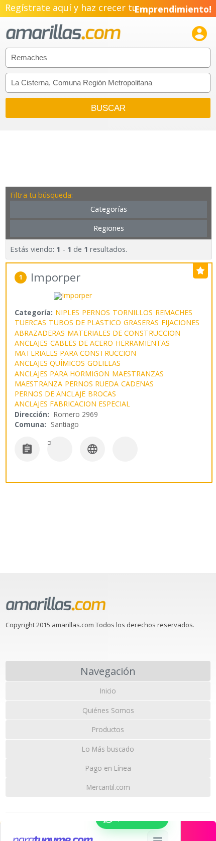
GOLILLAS (104, 363)
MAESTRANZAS (138, 373)
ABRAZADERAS (40, 333)
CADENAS (137, 383)
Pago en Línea (108, 768)
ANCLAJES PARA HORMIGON (62, 373)
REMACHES (173, 312)
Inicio (108, 690)
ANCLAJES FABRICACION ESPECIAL (72, 403)
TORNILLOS (133, 312)
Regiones (108, 228)
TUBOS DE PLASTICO (85, 322)
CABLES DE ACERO (81, 343)
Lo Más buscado (108, 749)
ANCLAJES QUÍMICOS (50, 363)
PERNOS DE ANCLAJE (50, 393)
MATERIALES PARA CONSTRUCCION (75, 353)
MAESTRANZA (38, 383)
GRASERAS (141, 322)
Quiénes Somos (108, 710)
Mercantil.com (108, 787)
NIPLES (67, 312)
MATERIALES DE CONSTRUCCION (123, 333)
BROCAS (102, 393)
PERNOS (96, 312)
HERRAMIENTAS (143, 343)
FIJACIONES (180, 322)
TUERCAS (30, 322)
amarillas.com (63, 32)
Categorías (108, 209)
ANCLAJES (31, 343)
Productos (108, 729)
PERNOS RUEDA (92, 383)
